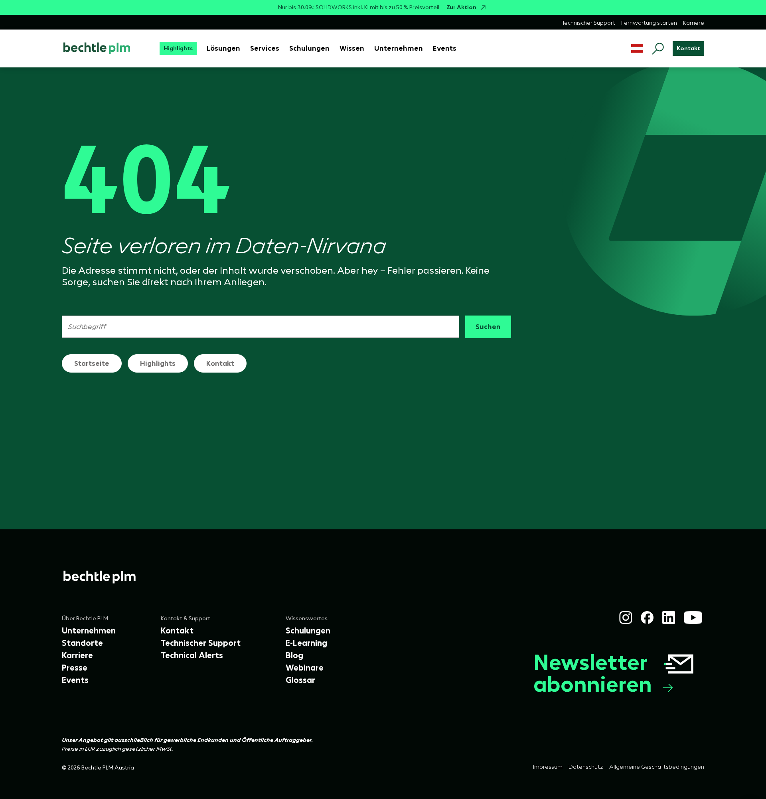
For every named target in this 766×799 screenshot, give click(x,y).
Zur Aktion (461, 7)
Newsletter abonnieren (592, 673)
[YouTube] (693, 617)
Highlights (158, 363)
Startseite (91, 363)
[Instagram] (625, 617)
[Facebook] (647, 617)
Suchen (488, 326)
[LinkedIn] (668, 617)
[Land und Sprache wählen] (637, 48)
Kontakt (220, 363)
